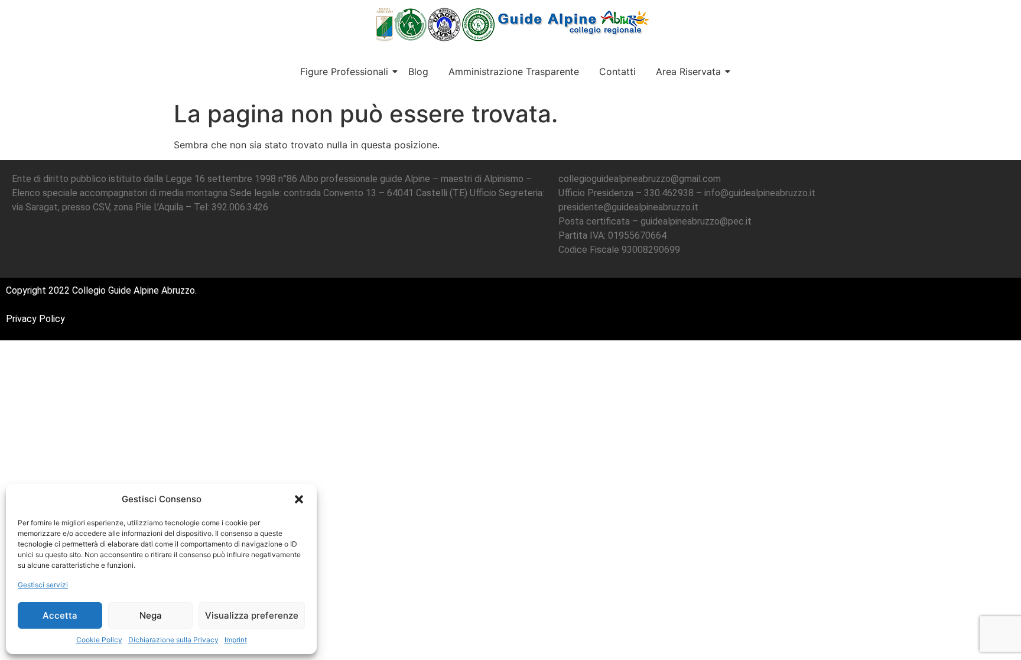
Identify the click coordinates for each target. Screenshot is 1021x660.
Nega (150, 615)
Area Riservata (688, 71)
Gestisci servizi (43, 584)
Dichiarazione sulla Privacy (173, 639)
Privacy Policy (35, 318)
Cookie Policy (99, 639)
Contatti (617, 71)
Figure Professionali (344, 71)
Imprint (236, 639)
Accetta (60, 615)
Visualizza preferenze (251, 615)
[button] (299, 499)
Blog (418, 71)
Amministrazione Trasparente (513, 71)
